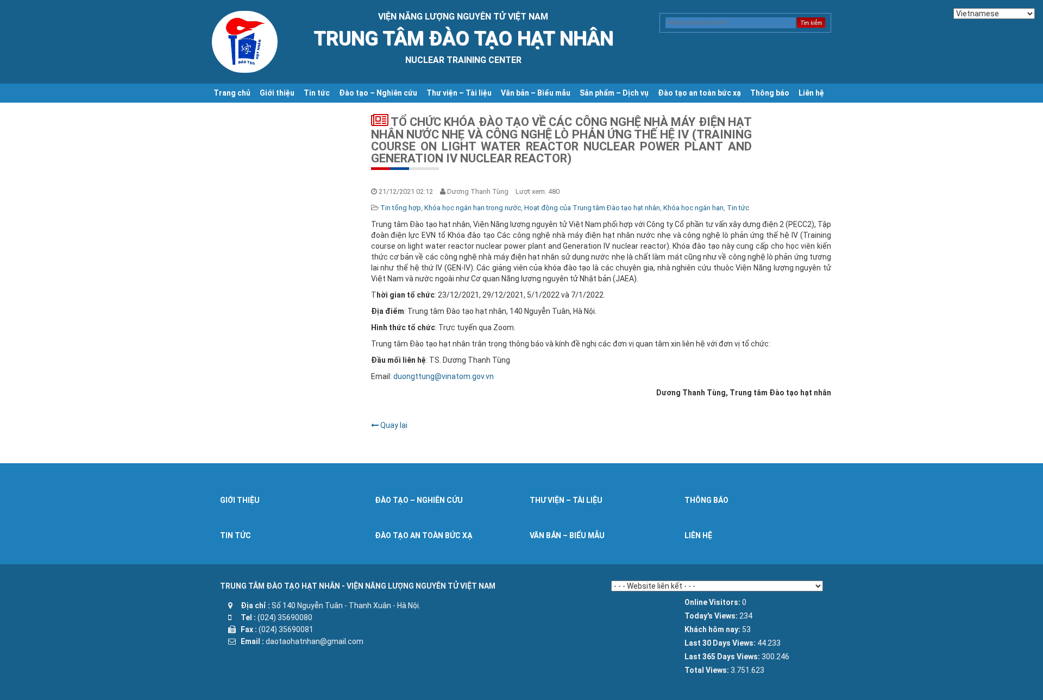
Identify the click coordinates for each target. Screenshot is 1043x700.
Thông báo (769, 93)
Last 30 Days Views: (720, 643)
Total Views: (707, 670)
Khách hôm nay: (713, 629)
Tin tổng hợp (400, 208)
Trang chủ (231, 93)
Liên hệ (811, 93)
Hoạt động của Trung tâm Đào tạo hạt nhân (592, 208)
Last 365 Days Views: (723, 656)
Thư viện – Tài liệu (459, 93)
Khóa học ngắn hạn (693, 208)
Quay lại (393, 425)
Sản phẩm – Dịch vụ (614, 93)
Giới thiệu (277, 93)
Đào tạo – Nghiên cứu (378, 93)
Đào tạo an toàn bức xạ (699, 93)
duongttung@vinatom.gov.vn (443, 376)
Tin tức (317, 93)
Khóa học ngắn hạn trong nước (472, 208)
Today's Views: (711, 615)
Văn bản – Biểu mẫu (535, 93)
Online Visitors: (713, 602)
